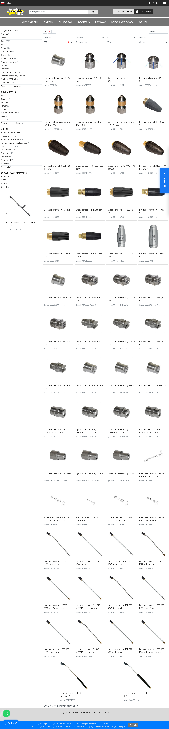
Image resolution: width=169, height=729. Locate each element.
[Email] (164, 3)
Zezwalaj (133, 725)
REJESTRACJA (125, 11)
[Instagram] (153, 3)
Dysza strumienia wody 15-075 (89, 385)
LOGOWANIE (145, 11)
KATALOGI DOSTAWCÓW (122, 22)
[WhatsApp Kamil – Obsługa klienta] (6, 713)
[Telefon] (160, 3)
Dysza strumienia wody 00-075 (57, 298)
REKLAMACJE (84, 22)
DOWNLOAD (100, 22)
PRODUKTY (48, 22)
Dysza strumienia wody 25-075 (121, 385)
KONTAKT (143, 22)
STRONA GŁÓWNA (30, 22)
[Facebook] (149, 3)
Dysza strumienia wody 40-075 (152, 385)
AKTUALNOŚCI (65, 22)
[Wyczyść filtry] (49, 32)
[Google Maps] (157, 3)
